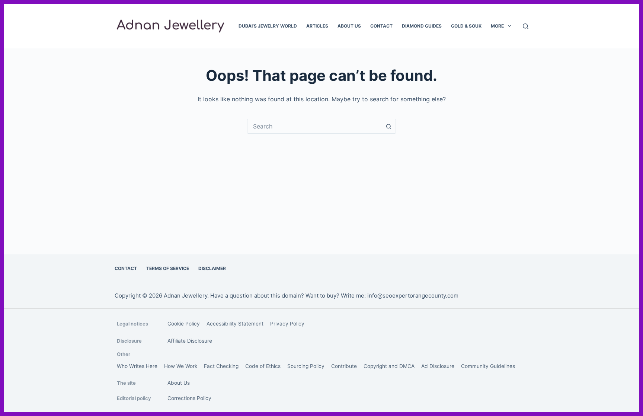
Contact (381, 26)
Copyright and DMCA (389, 366)
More (497, 26)
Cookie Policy (183, 324)
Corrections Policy (189, 398)
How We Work (180, 366)
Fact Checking (221, 366)
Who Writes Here (137, 366)
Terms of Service (167, 268)
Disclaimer (212, 268)
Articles (317, 26)
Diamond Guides (422, 26)
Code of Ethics (263, 366)
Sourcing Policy (305, 366)
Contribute (344, 366)
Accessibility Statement (235, 324)
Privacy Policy (287, 324)
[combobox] (314, 126)
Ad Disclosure (437, 366)
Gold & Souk (466, 26)
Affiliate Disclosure (189, 341)
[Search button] (388, 126)
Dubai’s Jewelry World (268, 26)
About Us (349, 26)
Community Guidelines (488, 366)
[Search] (525, 26)
